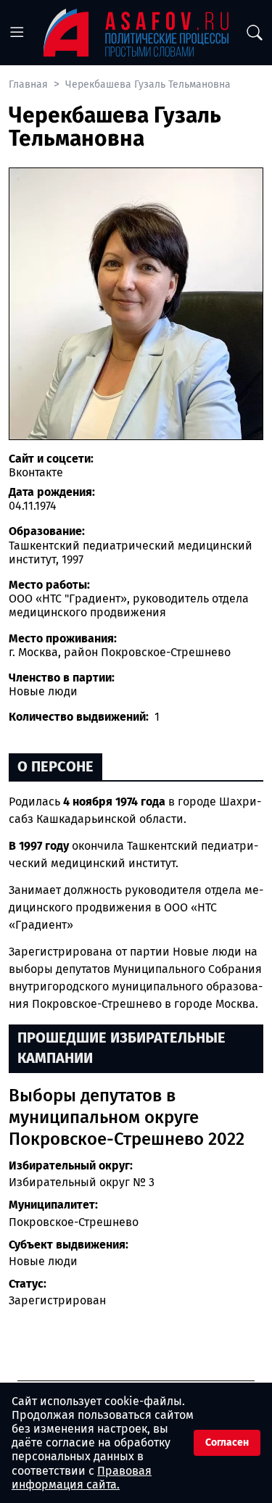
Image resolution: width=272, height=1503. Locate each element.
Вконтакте (36, 472)
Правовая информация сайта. (82, 1477)
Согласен (227, 1442)
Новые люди (43, 1261)
